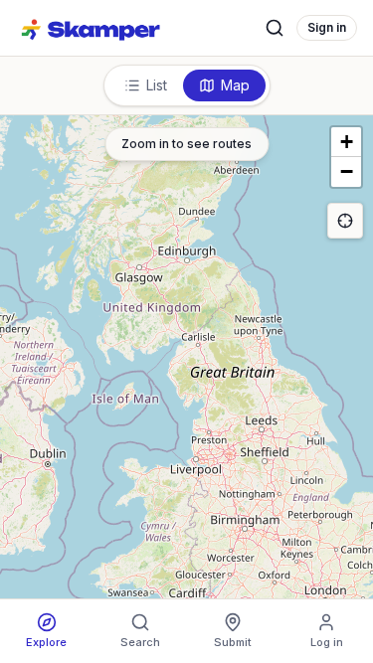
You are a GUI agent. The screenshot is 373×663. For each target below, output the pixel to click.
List (156, 85)
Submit (233, 642)
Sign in (326, 27)
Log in (326, 642)
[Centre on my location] (345, 221)
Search (140, 642)
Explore (46, 642)
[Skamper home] (91, 28)
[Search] (274, 28)
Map (235, 85)
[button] (346, 142)
